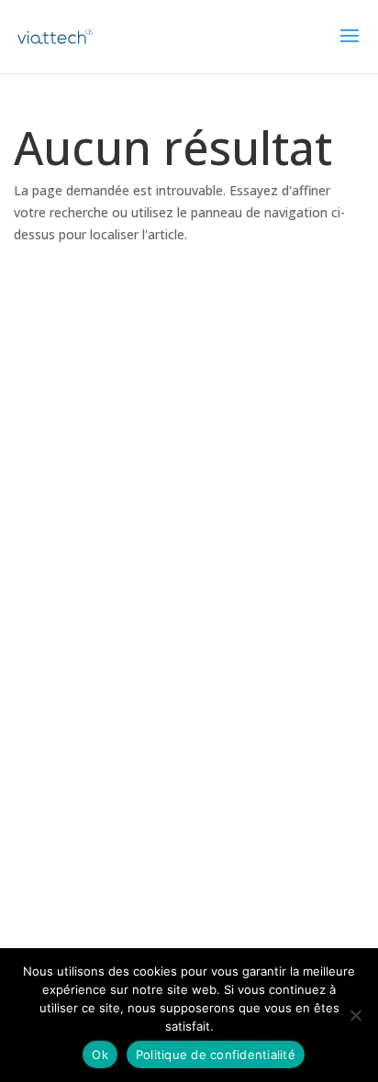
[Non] (355, 1015)
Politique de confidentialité (215, 1054)
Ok (100, 1054)
